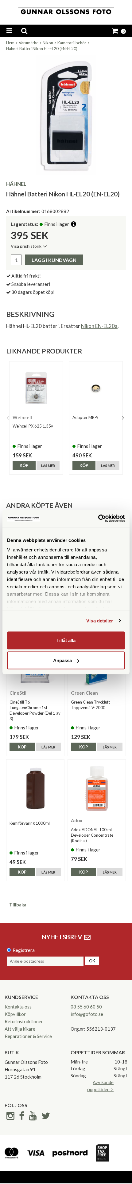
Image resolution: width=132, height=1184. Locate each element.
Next (123, 418)
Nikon (48, 42)
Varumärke (28, 42)
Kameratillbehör (71, 42)
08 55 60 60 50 (86, 1006)
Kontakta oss (18, 1006)
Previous (8, 418)
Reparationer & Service (28, 1036)
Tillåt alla (66, 640)
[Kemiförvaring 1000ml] (35, 788)
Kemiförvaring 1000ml (30, 823)
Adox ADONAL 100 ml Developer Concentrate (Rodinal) (92, 835)
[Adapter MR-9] (95, 388)
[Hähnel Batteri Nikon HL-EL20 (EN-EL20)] (66, 115)
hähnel (16, 184)
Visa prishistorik (26, 246)
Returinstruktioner (24, 1021)
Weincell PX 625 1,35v (33, 426)
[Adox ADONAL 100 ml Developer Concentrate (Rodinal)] (96, 788)
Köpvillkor (15, 1014)
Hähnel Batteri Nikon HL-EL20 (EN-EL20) (41, 48)
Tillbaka (17, 904)
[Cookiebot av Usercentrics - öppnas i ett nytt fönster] (98, 519)
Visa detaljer (99, 620)
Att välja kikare (20, 1029)
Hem (10, 42)
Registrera (24, 950)
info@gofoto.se (87, 1014)
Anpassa (62, 660)
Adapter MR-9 (85, 417)
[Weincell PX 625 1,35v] (36, 388)
